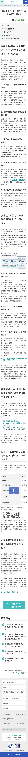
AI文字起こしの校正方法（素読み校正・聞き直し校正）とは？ (15, 359)
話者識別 (21, 180)
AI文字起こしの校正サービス (13, 38)
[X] (13, 20)
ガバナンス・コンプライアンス (7, 719)
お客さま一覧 (7, 703)
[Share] (25, 20)
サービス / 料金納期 (8, 682)
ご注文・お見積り (15, 754)
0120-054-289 (14, 735)
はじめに (7, 25)
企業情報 (5, 708)
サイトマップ (7, 723)
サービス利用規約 (7, 714)
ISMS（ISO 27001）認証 (17, 434)
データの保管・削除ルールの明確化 (13, 427)
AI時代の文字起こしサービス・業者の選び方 (13, 692)
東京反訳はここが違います (10, 698)
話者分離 (14, 180)
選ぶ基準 (7, 35)
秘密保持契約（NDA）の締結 (11, 421)
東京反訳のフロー (9, 29)
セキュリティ (8, 32)
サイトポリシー (21, 719)
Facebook (21, 723)
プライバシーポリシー (21, 714)
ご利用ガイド (7, 687)
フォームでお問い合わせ (14, 739)
